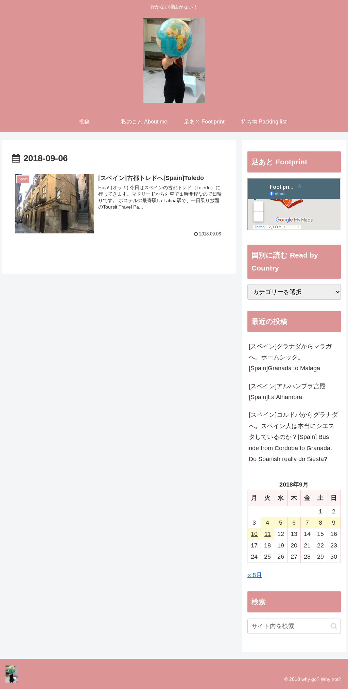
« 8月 (254, 575)
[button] (334, 626)
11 (267, 533)
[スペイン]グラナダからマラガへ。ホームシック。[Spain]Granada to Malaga (290, 357)
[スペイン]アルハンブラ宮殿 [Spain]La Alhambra (287, 391)
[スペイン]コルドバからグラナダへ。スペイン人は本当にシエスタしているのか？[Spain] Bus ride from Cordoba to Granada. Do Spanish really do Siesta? (293, 436)
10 (254, 533)
